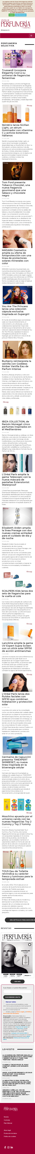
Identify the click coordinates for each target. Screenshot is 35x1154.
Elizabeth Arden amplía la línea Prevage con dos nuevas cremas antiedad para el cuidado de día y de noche (17, 533)
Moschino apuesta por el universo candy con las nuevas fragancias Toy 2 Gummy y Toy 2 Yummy (17, 820)
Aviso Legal (20, 1012)
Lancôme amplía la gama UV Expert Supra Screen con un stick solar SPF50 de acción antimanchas (17, 647)
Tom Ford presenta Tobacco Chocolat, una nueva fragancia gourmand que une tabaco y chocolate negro (16, 189)
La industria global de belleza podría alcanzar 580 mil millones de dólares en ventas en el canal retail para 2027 (16, 1083)
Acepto (12, 15)
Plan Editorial (8, 1123)
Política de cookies (10, 1136)
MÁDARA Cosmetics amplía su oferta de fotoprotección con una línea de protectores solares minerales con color (16, 257)
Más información (20, 15)
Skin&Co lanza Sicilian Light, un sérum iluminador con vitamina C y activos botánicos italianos (17, 130)
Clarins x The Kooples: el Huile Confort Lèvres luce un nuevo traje (15, 1066)
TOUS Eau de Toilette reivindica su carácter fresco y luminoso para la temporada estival (17, 875)
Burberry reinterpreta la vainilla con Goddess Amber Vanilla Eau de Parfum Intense (16, 365)
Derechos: (20, 1028)
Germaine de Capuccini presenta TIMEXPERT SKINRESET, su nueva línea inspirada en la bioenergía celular (16, 762)
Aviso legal (7, 1130)
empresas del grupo (21, 1027)
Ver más (17, 981)
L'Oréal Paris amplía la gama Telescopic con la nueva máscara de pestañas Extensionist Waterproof (16, 479)
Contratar (7, 1120)
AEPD (28, 1036)
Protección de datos (10, 1133)
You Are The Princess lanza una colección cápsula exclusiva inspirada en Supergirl (15, 310)
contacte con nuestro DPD (19, 1033)
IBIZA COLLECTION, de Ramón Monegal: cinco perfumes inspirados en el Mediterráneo (16, 425)
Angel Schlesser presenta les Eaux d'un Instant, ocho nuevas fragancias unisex (17, 1074)
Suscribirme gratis (12, 997)
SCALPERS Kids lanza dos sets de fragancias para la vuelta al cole (17, 593)
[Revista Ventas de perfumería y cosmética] (5, 1147)
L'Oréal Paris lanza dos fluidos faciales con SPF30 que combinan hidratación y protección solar (17, 699)
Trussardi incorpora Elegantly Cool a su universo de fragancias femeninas (16, 74)
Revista (6, 1117)
